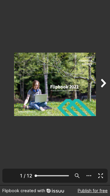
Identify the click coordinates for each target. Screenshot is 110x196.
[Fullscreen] (100, 176)
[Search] (77, 176)
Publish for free (93, 190)
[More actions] (89, 176)
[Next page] (103, 92)
